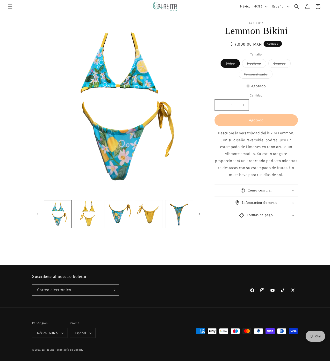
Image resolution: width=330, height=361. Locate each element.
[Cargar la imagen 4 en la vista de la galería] (149, 214)
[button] (10, 6)
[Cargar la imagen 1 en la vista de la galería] (58, 214)
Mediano (256, 64)
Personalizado (258, 75)
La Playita (49, 350)
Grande (282, 64)
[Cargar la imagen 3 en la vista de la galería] (118, 214)
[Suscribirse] (113, 289)
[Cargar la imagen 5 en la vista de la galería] (179, 214)
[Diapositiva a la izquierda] (37, 214)
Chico (233, 64)
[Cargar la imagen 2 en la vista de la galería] (88, 214)
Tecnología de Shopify (69, 350)
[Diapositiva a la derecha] (199, 214)
